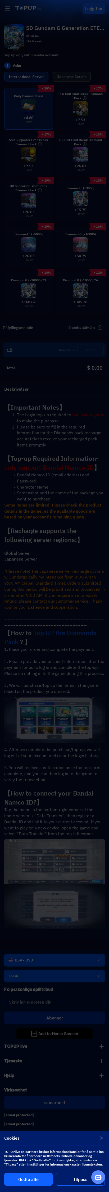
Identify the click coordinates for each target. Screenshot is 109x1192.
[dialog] (54, 1161)
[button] (54, 596)
